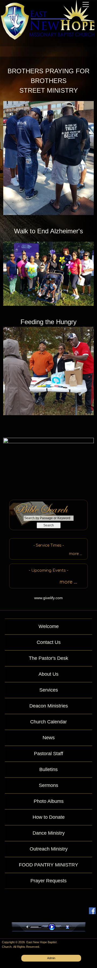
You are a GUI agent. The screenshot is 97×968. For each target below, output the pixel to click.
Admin (51, 958)
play (53, 927)
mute (28, 926)
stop (72, 927)
